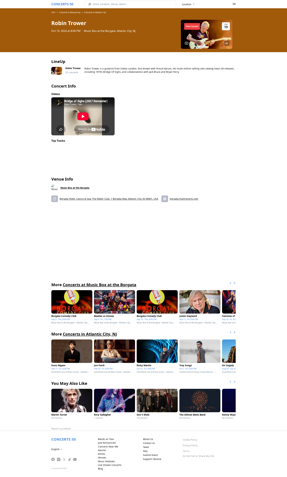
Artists (101, 453)
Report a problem (61, 428)
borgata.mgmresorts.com (184, 198)
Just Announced (107, 442)
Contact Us (149, 443)
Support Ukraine (152, 459)
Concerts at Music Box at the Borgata (99, 284)
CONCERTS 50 (62, 4)
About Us (148, 439)
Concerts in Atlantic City (95, 12)
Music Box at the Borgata (74, 187)
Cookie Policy (190, 439)
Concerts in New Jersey (69, 12)
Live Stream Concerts (109, 465)
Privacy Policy (190, 445)
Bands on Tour (106, 439)
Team (146, 447)
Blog (100, 468)
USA (53, 12)
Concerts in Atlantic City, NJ (90, 334)
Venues (102, 457)
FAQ (145, 451)
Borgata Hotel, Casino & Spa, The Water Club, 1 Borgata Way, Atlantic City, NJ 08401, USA (109, 198)
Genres (102, 450)
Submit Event (150, 455)
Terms (186, 451)
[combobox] (188, 4)
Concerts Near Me (108, 446)
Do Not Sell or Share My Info (198, 456)
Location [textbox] (186, 4)
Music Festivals (106, 461)
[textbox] (57, 449)
